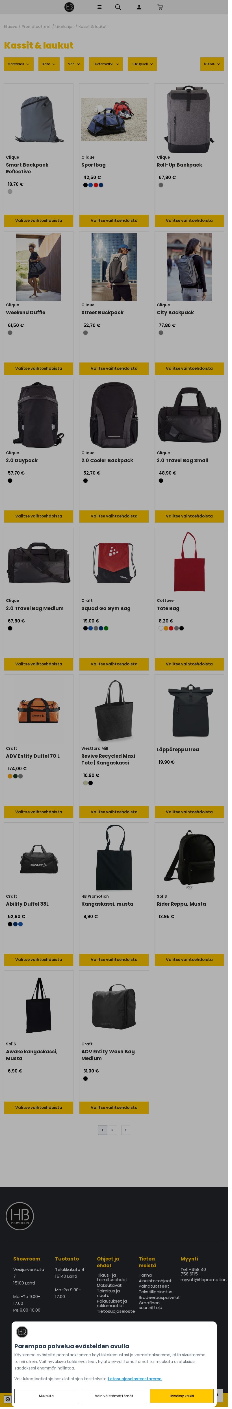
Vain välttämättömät (114, 1396)
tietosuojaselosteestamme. (135, 1379)
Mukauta (46, 1396)
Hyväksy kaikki (182, 1396)
